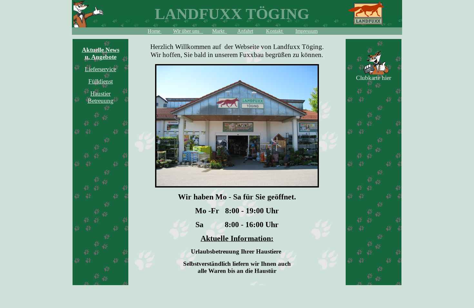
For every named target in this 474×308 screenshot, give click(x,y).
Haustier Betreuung (101, 97)
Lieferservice (100, 69)
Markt (219, 31)
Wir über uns (188, 31)
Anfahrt (245, 31)
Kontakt (275, 31)
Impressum (306, 31)
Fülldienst (100, 81)
